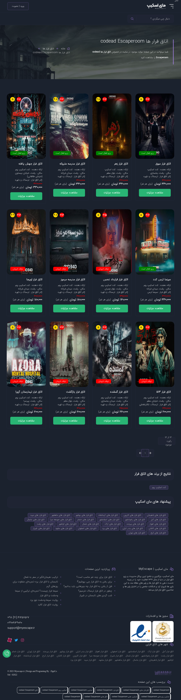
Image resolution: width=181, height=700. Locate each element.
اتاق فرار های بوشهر (84, 515)
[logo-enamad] (140, 631)
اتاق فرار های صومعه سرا (61, 519)
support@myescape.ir (21, 628)
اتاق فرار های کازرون (132, 515)
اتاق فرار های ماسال (35, 519)
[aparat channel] (9, 640)
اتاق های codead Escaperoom (96, 696)
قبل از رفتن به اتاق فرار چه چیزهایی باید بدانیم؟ (88, 586)
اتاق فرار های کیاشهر (67, 524)
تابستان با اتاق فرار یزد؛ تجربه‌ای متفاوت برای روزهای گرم (35, 584)
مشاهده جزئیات (155, 193)
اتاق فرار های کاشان (157, 528)
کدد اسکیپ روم (159, 487)
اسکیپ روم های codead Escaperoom (155, 696)
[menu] (171, 6)
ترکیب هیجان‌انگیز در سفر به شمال (41, 577)
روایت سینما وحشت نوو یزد (44, 600)
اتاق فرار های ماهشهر (61, 515)
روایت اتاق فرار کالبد (48, 605)
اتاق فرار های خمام (85, 519)
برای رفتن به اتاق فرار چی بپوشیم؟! (94, 582)
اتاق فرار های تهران (137, 532)
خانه (63, 49)
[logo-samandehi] (163, 631)
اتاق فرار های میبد (38, 515)
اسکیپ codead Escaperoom (81, 690)
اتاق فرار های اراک (112, 524)
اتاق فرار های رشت (45, 524)
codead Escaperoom (161, 690)
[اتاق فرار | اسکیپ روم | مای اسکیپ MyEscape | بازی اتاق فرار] (156, 6)
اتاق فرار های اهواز (158, 524)
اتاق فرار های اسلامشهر (109, 519)
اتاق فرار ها (48, 49)
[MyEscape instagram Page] (22, 640)
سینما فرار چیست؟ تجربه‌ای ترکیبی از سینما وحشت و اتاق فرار (36, 593)
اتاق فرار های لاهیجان (156, 515)
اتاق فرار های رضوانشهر (135, 519)
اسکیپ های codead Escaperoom (124, 696)
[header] (132, 19)
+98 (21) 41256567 (18, 617)
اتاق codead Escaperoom (28, 690)
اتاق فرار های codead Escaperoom (136, 690)
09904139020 (14, 622)
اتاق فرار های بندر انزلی (132, 528)
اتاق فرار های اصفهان (87, 528)
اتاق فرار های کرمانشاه (108, 515)
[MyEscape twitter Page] (16, 640)
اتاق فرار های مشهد (63, 528)
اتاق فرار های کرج (158, 532)
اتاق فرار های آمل (158, 519)
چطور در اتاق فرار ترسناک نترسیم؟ (95, 591)
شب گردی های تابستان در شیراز (96, 595)
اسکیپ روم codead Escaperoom (54, 690)
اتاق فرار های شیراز (41, 528)
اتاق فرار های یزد (109, 528)
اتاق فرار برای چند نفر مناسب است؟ (94, 577)
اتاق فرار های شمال (90, 524)
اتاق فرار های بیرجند (135, 524)
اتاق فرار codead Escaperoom (108, 690)
